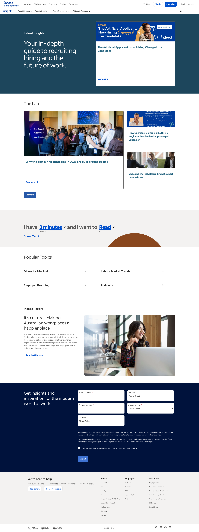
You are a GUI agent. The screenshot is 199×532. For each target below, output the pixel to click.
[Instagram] (170, 527)
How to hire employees (156, 487)
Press (102, 487)
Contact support (53, 489)
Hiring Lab (152, 503)
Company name (85, 405)
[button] (25, 11)
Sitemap (103, 515)
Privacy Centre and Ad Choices (110, 499)
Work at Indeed (105, 507)
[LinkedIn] (160, 527)
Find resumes (40, 4)
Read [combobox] (105, 227)
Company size (134, 405)
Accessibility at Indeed (108, 503)
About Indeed (105, 483)
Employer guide (154, 483)
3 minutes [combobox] (51, 227)
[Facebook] (156, 527)
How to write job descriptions (158, 491)
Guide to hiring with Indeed (157, 495)
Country (82, 417)
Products (53, 4)
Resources (73, 4)
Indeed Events (153, 507)
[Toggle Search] (181, 11)
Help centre (34, 489)
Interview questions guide (157, 499)
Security (103, 491)
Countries (104, 511)
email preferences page (138, 439)
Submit (83, 459)
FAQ (126, 499)
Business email (85, 392)
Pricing (63, 4)
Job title (131, 392)
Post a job (26, 4)
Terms (103, 495)
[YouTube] (165, 527)
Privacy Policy (159, 432)
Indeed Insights (130, 495)
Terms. (170, 432)
